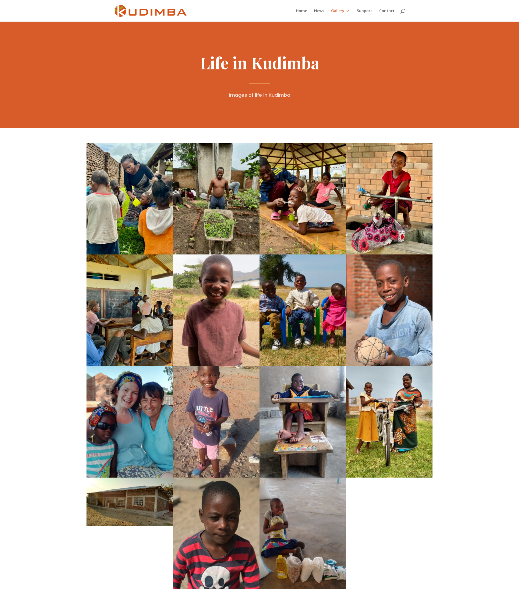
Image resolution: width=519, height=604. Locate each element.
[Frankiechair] (303, 476)
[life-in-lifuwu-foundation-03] (216, 253)
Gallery (337, 11)
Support (364, 11)
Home (301, 11)
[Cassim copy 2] (389, 364)
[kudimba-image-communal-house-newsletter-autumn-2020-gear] (129, 524)
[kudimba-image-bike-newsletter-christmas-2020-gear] (389, 476)
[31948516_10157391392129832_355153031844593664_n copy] (129, 476)
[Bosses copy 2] (303, 364)
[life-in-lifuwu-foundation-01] (129, 253)
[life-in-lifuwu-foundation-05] (129, 364)
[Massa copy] (216, 587)
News (319, 11)
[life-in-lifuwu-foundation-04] (389, 253)
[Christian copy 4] (216, 476)
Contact (387, 11)
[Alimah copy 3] (303, 587)
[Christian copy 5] (216, 364)
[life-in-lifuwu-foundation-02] (303, 253)
